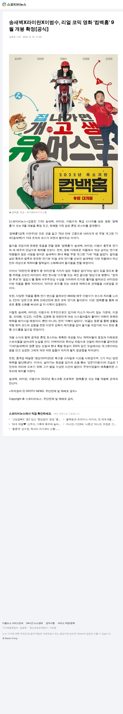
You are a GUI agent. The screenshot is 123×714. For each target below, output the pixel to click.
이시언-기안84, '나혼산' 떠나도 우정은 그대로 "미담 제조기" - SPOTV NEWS (91, 424)
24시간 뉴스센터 (34, 623)
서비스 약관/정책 (66, 623)
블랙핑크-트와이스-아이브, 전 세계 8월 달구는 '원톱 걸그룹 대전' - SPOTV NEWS (91, 419)
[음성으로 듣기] (95, 45)
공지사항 (50, 623)
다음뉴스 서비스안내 (12, 623)
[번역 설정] (102, 45)
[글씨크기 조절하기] (108, 45)
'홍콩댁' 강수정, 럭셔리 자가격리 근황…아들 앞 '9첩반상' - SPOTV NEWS (37, 428)
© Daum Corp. (10, 638)
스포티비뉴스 (16, 4)
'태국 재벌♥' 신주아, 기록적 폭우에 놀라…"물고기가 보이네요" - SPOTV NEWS (37, 424)
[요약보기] (89, 45)
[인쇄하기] (114, 45)
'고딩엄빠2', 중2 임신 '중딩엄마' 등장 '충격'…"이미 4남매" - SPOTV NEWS (37, 419)
